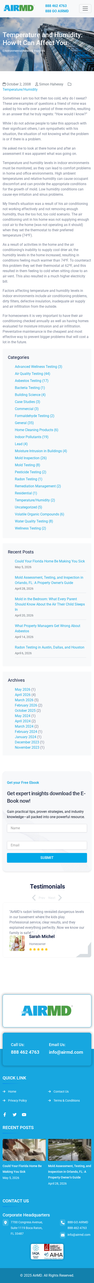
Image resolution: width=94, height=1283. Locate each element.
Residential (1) (26, 493)
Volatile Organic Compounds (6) (39, 514)
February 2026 (26, 705)
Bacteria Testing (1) (30, 388)
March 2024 (24, 726)
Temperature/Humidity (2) (35, 500)
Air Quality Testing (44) (32, 374)
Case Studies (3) (27, 402)
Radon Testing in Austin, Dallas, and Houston (49, 647)
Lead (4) (21, 444)
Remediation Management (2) (38, 486)
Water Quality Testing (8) (34, 521)
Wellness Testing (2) (30, 528)
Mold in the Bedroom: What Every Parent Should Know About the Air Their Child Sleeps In (50, 604)
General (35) (24, 423)
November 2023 (27, 747)
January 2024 (25, 737)
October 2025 (25, 710)
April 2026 (23, 695)
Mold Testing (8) (27, 465)
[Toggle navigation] (85, 8)
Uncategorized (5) (28, 507)
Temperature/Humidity (20, 89)
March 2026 (24, 700)
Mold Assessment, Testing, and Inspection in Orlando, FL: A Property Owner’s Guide (69, 1171)
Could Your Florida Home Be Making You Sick (50, 561)
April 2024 (23, 721)
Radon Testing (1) (28, 479)
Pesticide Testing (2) (30, 472)
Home (11, 1091)
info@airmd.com (66, 1052)
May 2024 (22, 716)
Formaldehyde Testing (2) (34, 416)
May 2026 (22, 689)
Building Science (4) (30, 395)
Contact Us (61, 1091)
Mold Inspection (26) (31, 458)
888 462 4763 (56, 6)
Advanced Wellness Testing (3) (38, 367)
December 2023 (27, 742)
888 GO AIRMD (57, 11)
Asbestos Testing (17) (32, 381)
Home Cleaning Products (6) (36, 430)
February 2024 (26, 732)
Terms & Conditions (66, 1100)
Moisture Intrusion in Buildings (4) (41, 451)
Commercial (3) (27, 409)
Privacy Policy (17, 1100)
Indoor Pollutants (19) (32, 437)
